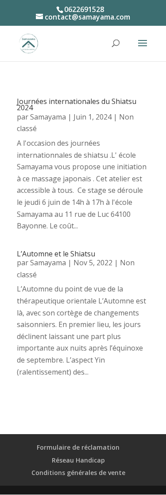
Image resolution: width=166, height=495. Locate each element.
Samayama (48, 117)
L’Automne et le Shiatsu (56, 254)
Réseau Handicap (78, 460)
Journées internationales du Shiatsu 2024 (76, 104)
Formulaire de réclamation (78, 447)
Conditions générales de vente (78, 472)
